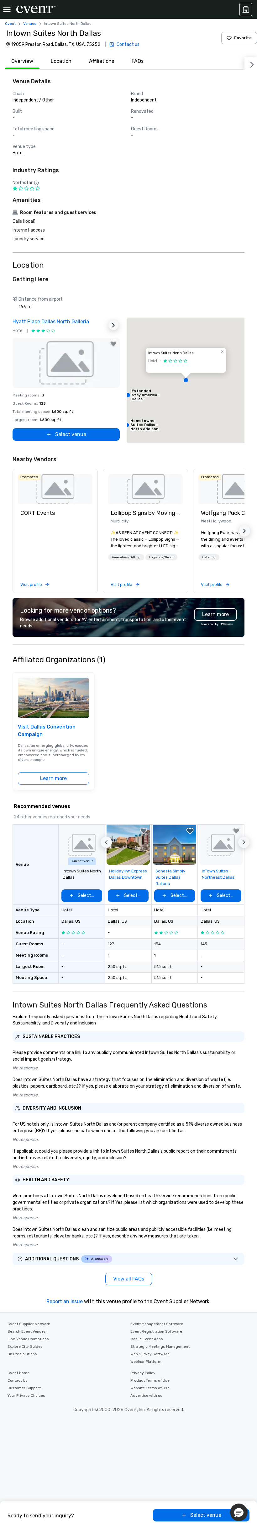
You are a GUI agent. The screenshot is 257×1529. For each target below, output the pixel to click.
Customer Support (24, 1388)
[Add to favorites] (113, 344)
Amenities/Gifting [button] (126, 557)
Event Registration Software (156, 1331)
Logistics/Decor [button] (161, 557)
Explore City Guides (25, 1346)
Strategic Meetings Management (160, 1346)
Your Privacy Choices (26, 1395)
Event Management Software (156, 1324)
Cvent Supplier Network (29, 1324)
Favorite (243, 37)
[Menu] (7, 9)
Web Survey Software (150, 1354)
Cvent (10, 23)
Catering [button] (209, 557)
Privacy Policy (142, 1373)
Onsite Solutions (22, 1354)
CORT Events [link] (37, 513)
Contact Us (18, 1380)
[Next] (250, 63)
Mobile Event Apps (146, 1339)
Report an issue (64, 1301)
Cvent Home (18, 1373)
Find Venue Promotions (28, 1339)
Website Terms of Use (150, 1388)
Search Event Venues (27, 1331)
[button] (185, 380)
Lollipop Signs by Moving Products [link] (145, 513)
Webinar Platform (145, 1361)
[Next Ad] (113, 325)
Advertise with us (146, 1395)
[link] (55, 489)
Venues (29, 23)
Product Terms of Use (150, 1380)
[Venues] (245, 9)
